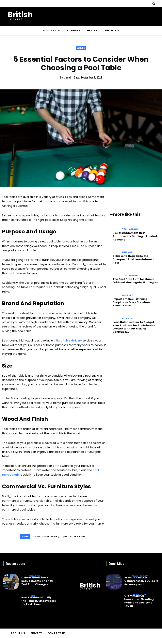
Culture (127, 295)
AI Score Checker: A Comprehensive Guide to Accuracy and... (141, 581)
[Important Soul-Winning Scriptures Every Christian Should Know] (115, 292)
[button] (153, 3)
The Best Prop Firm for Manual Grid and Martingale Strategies (135, 280)
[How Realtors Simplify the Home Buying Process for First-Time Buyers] (11, 602)
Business (127, 318)
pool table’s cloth (74, 536)
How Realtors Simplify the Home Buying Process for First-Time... (38, 601)
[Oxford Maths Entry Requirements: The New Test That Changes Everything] (11, 582)
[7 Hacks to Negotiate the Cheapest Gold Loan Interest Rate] (115, 250)
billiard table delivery (46, 536)
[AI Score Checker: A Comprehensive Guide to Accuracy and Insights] (114, 582)
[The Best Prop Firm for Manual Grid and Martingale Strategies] (115, 273)
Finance (127, 252)
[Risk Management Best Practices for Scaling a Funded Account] (115, 226)
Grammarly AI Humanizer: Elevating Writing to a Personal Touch (139, 601)
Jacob (67, 77)
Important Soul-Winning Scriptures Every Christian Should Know (131, 302)
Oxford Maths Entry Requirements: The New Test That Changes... (37, 581)
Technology (130, 229)
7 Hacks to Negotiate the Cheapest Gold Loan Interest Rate (133, 259)
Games (81, 48)
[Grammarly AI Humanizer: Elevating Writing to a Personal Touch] (114, 602)
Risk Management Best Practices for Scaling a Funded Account (135, 236)
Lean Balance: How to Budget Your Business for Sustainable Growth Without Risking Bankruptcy (134, 327)
